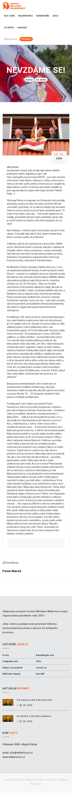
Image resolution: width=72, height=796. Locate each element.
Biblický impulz (12, 674)
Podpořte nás (10, 661)
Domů (29, 79)
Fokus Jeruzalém (13, 667)
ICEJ (38, 661)
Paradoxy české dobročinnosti (34, 700)
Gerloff (40, 674)
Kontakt (22, 27)
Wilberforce (25, 15)
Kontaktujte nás (45, 655)
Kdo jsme (9, 15)
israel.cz (41, 667)
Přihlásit (26, 39)
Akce (55, 15)
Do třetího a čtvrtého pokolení (34, 716)
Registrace (10, 39)
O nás (6, 655)
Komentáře (42, 15)
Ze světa (9, 27)
